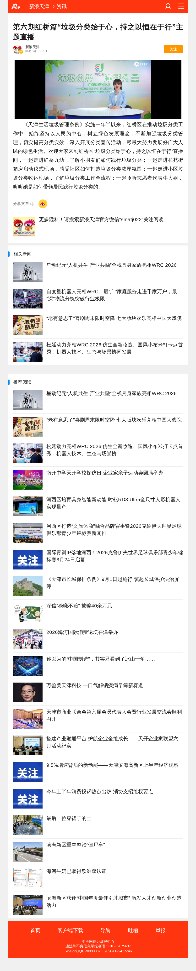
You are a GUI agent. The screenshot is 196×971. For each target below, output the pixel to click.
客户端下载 (70, 930)
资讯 (62, 6)
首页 (35, 930)
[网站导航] (181, 6)
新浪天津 (39, 6)
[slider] (155, 113)
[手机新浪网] (17, 6)
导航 (105, 930)
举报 (161, 930)
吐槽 (133, 930)
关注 (173, 49)
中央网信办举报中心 (98, 942)
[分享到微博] (42, 203)
